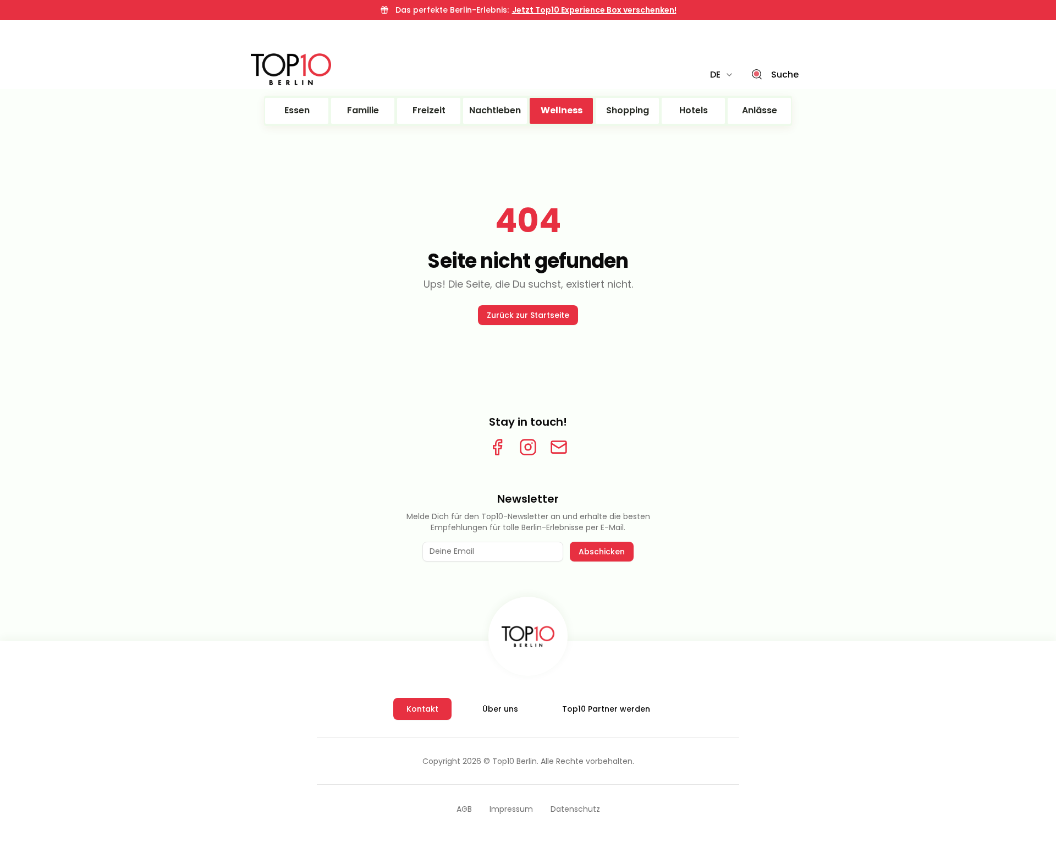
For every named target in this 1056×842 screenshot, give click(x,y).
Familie (363, 110)
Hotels (693, 110)
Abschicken (602, 551)
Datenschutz (575, 809)
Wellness (561, 110)
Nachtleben (495, 110)
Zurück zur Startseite (528, 315)
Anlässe (759, 110)
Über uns (500, 708)
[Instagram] (528, 447)
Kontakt (422, 708)
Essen (297, 110)
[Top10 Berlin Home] (528, 636)
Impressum (511, 809)
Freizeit (429, 110)
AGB (464, 809)
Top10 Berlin (514, 761)
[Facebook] (497, 447)
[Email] (559, 447)
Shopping (627, 110)
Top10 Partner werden (606, 708)
